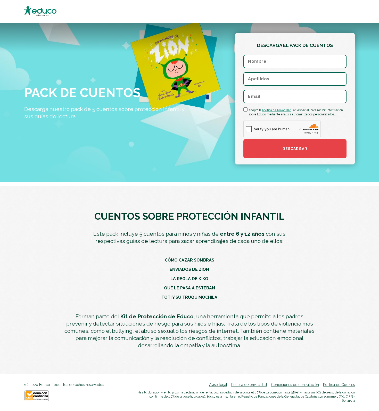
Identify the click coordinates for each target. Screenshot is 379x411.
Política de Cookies (339, 385)
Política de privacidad (249, 385)
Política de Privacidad (276, 110)
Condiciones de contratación (295, 385)
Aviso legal (218, 385)
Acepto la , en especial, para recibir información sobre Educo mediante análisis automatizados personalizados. (296, 112)
